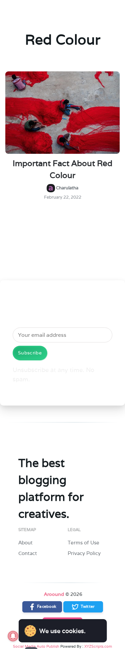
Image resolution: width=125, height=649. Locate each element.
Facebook (46, 606)
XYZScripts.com (98, 646)
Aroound (54, 594)
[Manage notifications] (13, 636)
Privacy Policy (84, 553)
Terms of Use (83, 542)
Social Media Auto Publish (36, 646)
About (25, 542)
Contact (27, 553)
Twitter (87, 606)
